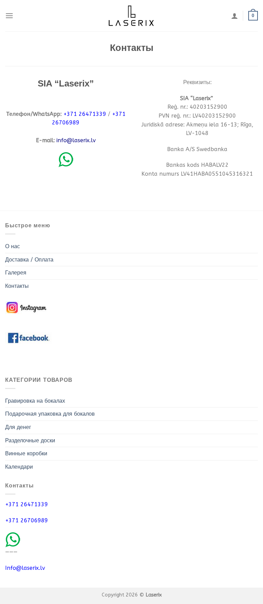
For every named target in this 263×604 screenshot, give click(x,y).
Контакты (17, 286)
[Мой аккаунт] (234, 15)
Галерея (15, 272)
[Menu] (9, 15)
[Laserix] (131, 15)
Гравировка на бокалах (35, 401)
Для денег (18, 427)
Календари (19, 467)
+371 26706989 (26, 520)
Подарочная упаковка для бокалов (50, 414)
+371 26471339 (26, 504)
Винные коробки (26, 453)
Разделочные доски (30, 440)
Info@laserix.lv (25, 568)
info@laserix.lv (76, 140)
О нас (12, 246)
